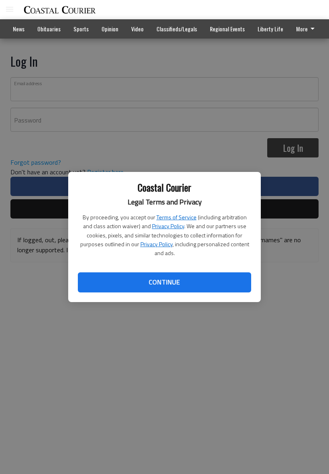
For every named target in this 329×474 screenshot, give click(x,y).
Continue (164, 282)
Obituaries (49, 29)
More (302, 29)
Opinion (110, 29)
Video (137, 29)
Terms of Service (176, 217)
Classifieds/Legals (176, 29)
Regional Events (227, 29)
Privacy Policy (168, 226)
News (18, 29)
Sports (81, 29)
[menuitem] (270, 29)
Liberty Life (270, 29)
